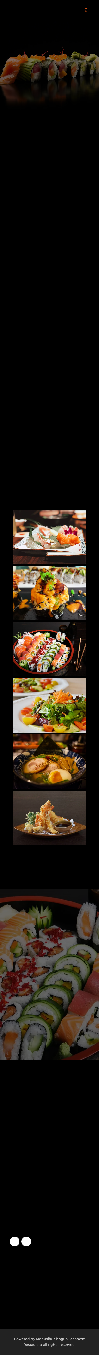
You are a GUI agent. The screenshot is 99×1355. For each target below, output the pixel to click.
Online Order (49, 98)
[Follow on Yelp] (26, 1241)
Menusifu (44, 1339)
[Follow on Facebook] (14, 1241)
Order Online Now (49, 959)
